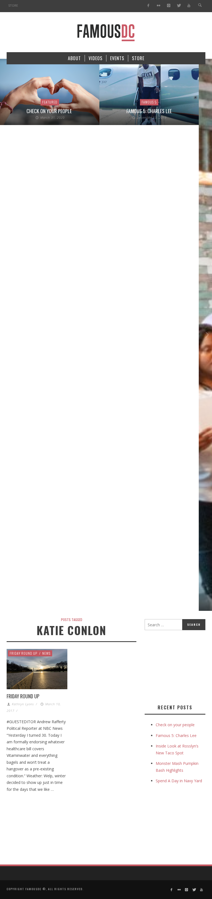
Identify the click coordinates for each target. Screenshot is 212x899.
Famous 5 (149, 102)
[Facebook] (148, 5)
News (46, 653)
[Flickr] (158, 5)
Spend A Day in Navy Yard (179, 780)
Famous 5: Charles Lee (149, 111)
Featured (49, 102)
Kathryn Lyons (23, 704)
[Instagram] (168, 5)
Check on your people (49, 111)
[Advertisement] (178, 666)
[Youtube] (189, 5)
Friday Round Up (23, 653)
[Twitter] (179, 5)
